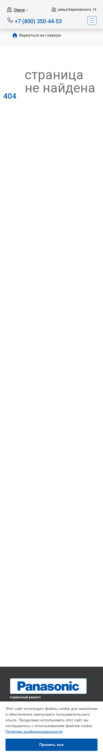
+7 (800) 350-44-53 (38, 21)
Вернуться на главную (40, 35)
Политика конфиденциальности (34, 731)
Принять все (51, 744)
